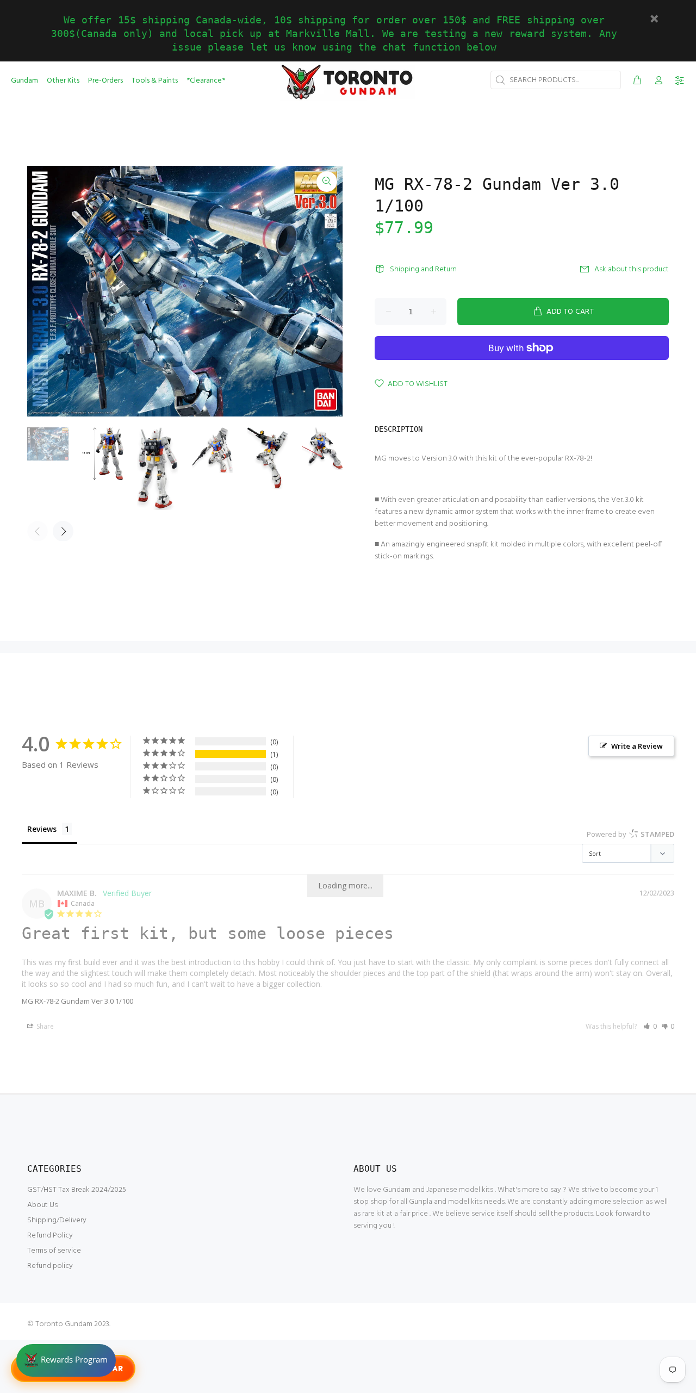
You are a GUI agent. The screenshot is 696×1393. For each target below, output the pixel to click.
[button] (650, 1026)
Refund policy (50, 1266)
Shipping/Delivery (56, 1220)
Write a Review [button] (637, 746)
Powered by (630, 834)
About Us (42, 1205)
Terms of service (54, 1251)
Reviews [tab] (42, 829)
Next (63, 531)
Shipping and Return (423, 269)
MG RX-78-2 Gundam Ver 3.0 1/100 (77, 1001)
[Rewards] (66, 1360)
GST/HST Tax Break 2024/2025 (76, 1190)
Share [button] (44, 1026)
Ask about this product (631, 269)
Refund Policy (50, 1235)
